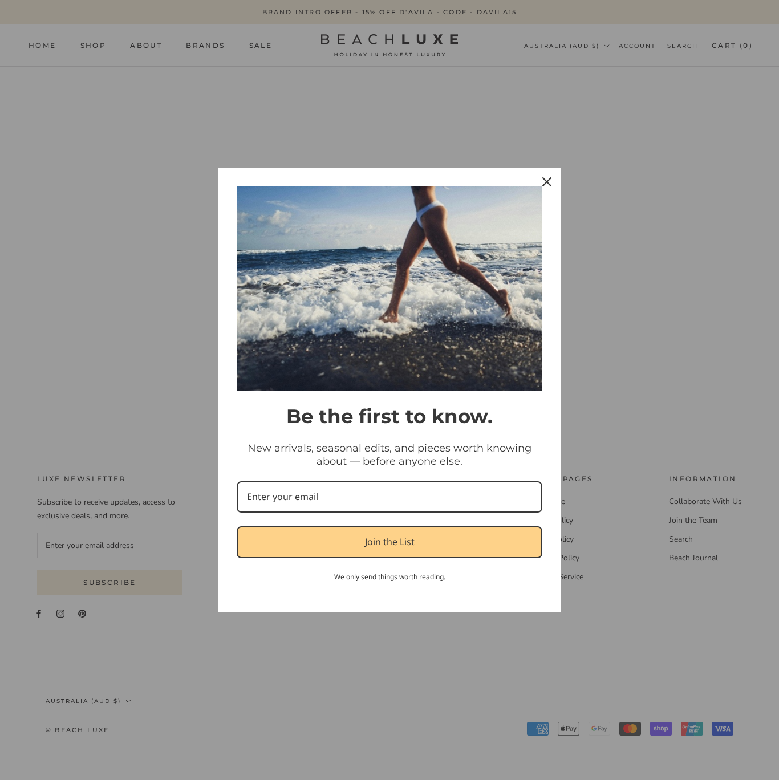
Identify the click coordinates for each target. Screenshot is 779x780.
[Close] (547, 182)
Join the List (390, 541)
